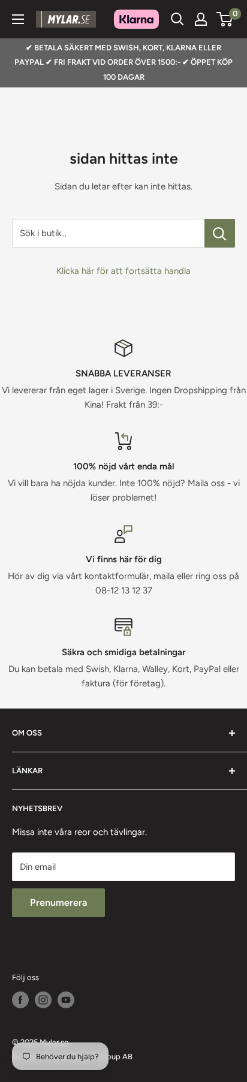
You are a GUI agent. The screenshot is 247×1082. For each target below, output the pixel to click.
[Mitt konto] (201, 19)
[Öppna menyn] (18, 19)
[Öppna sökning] (177, 19)
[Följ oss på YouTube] (66, 999)
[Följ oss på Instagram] (43, 999)
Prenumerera (58, 902)
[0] (225, 19)
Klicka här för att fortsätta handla (123, 271)
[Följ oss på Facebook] (20, 999)
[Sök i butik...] (219, 233)
